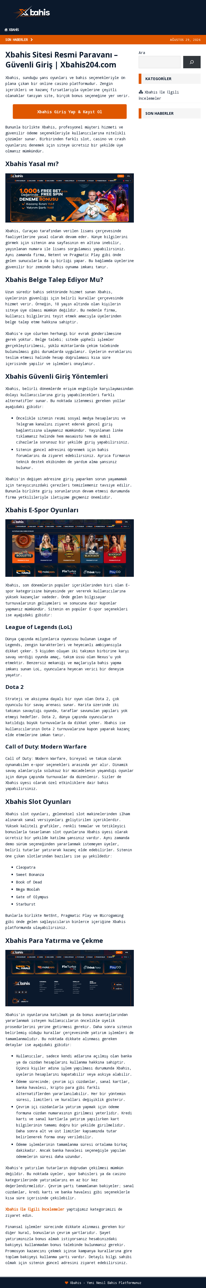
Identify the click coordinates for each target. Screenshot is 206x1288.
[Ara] (192, 62)
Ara (142, 52)
